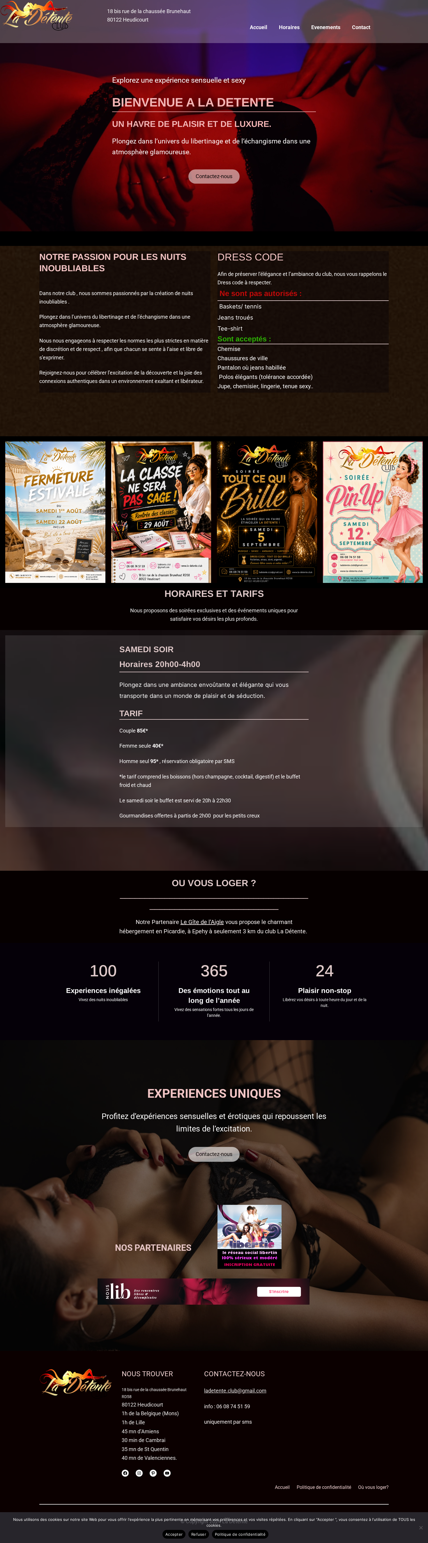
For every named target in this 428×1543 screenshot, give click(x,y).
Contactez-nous (214, 176)
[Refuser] (421, 1527)
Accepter (174, 1534)
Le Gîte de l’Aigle (202, 921)
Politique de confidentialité (240, 1534)
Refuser (198, 1534)
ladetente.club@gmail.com (235, 1391)
